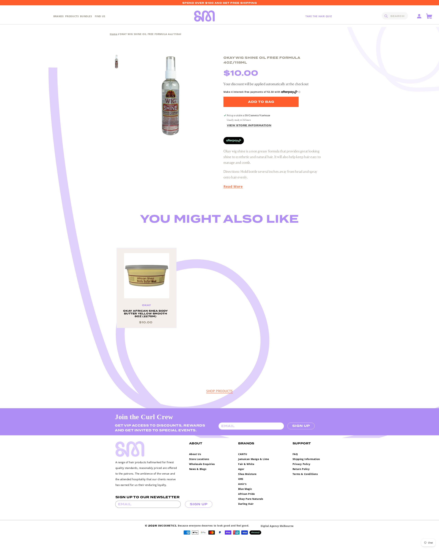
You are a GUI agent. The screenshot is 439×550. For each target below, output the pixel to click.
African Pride (246, 493)
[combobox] (395, 15)
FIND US (100, 16)
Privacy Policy (301, 464)
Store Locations (199, 459)
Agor (241, 469)
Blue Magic (245, 489)
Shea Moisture (247, 474)
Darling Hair (245, 503)
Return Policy (301, 469)
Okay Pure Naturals (250, 498)
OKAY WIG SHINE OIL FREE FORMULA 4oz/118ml (150, 34)
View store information (249, 125)
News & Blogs (197, 469)
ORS (240, 479)
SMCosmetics (167, 525)
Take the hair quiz (318, 16)
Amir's (242, 484)
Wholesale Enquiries (202, 464)
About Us (195, 454)
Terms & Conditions (305, 474)
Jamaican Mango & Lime (253, 459)
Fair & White (246, 464)
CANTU (242, 454)
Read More (233, 186)
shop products (219, 391)
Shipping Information (306, 459)
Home (113, 34)
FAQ (295, 454)
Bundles (86, 16)
